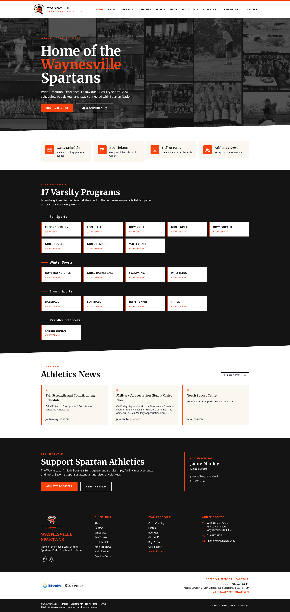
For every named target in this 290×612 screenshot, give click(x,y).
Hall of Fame (102, 551)
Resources (231, 9)
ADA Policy (214, 605)
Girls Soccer (155, 546)
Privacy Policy (228, 605)
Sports (126, 9)
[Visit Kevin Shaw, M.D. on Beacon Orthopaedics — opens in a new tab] (63, 585)
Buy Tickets (54, 107)
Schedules (100, 532)
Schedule (144, 9)
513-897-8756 (197, 480)
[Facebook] (44, 559)
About (112, 9)
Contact (251, 9)
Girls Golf (153, 537)
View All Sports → (158, 551)
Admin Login (243, 605)
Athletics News (103, 546)
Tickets (160, 9)
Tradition (188, 9)
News (173, 9)
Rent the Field (96, 486)
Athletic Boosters (59, 486)
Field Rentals (102, 542)
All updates (232, 375)
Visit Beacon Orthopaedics (229, 592)
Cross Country (156, 523)
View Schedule (92, 108)
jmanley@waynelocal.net (204, 476)
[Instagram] (51, 559)
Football (152, 527)
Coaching (209, 9)
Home (99, 9)
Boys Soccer (155, 542)
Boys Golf (153, 532)
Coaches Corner (103, 556)
